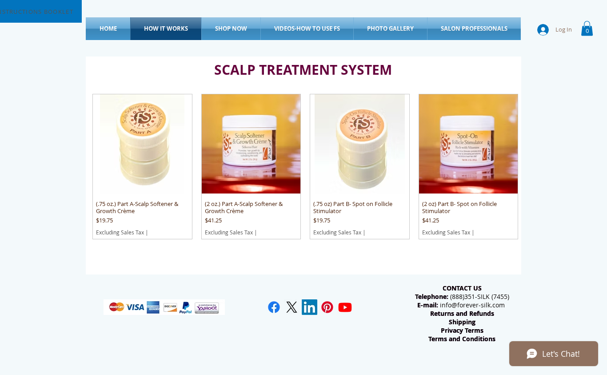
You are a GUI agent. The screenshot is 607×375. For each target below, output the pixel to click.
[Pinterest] (327, 307)
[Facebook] (274, 307)
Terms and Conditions (461, 339)
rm (475, 330)
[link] (587, 28)
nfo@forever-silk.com (473, 305)
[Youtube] (345, 307)
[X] (292, 307)
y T (463, 330)
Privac (450, 330)
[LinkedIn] (309, 307)
